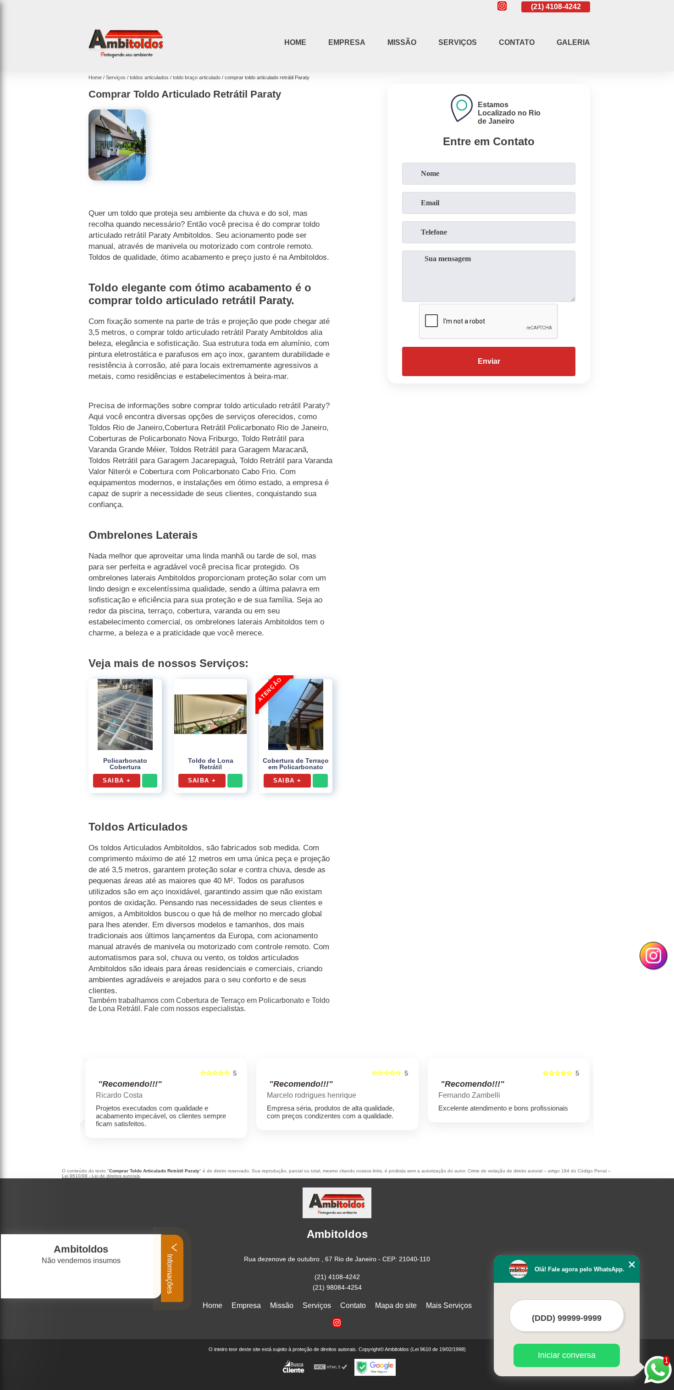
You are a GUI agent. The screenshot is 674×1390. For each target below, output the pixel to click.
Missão (401, 42)
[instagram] (502, 6)
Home (295, 42)
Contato (517, 42)
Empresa (346, 42)
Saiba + (117, 780)
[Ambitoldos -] (126, 60)
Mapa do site (396, 1305)
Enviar (489, 361)
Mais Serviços (449, 1305)
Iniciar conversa (567, 1355)
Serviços (457, 42)
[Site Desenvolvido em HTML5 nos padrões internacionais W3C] (331, 1367)
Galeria (573, 42)
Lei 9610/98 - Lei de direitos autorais (101, 1175)
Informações (170, 1273)
